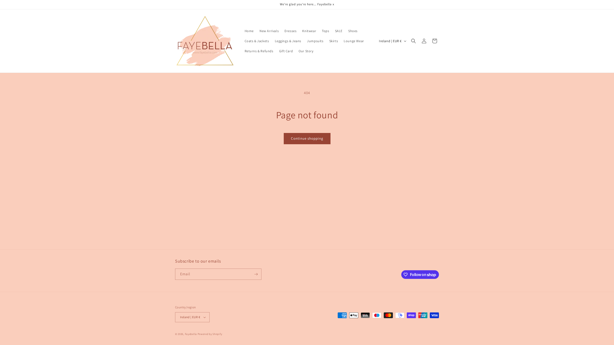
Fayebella (191, 334)
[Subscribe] (256, 274)
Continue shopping (307, 138)
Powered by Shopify (210, 334)
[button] (413, 41)
